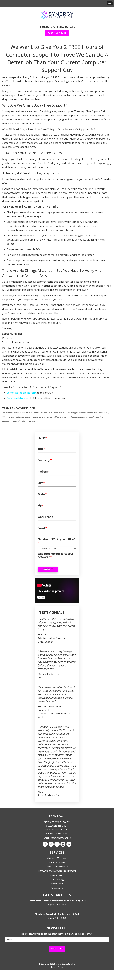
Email (42, 528)
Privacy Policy (57, 967)
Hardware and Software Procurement (57, 870)
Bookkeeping (57, 887)
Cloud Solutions (57, 862)
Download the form (18, 398)
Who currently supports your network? (55, 555)
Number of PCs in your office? (56, 541)
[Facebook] (45, 844)
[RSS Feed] (69, 844)
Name (43, 437)
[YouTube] (63, 844)
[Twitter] (51, 844)
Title (41, 449)
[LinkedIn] (57, 844)
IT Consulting (57, 879)
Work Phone (46, 517)
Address (44, 471)
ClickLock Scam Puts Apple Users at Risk (57, 913)
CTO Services (57, 875)
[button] (110, 3)
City (41, 483)
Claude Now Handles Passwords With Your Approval (57, 900)
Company (45, 460)
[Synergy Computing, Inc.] (57, 15)
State (42, 494)
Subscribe (57, 948)
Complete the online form (22, 392)
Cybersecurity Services (57, 866)
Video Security (57, 883)
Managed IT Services (57, 858)
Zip (40, 505)
